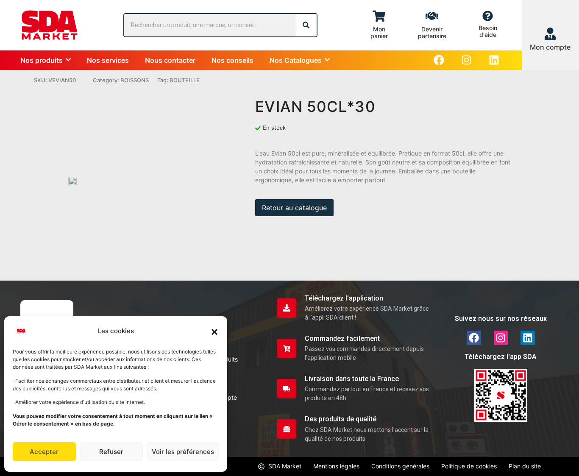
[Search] (306, 25)
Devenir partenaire (432, 32)
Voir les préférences (183, 452)
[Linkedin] (494, 60)
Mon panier (379, 32)
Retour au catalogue (294, 207)
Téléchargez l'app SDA (501, 357)
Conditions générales (400, 466)
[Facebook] (438, 60)
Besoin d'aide (488, 31)
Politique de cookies (469, 466)
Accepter (44, 452)
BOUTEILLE (185, 80)
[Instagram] (466, 60)
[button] (214, 331)
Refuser (111, 452)
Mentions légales (336, 466)
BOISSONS (134, 80)
